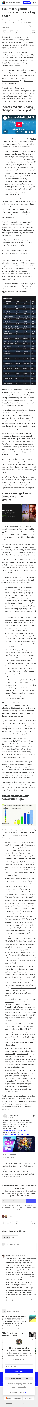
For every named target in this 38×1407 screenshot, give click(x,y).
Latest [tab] (9, 1311)
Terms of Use (28, 1205)
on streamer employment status (16, 1073)
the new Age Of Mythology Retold (23, 787)
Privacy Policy (22, 1387)
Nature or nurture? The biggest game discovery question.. (14, 1318)
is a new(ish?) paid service (25, 944)
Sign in (34, 3)
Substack (9, 1403)
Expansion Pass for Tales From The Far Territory (19, 854)
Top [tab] (4, 1311)
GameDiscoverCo (12, 1163)
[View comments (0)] (11, 1328)
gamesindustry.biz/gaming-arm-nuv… (16, 1134)
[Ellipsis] (35, 1255)
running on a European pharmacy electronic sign (18, 1087)
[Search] (34, 1311)
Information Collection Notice (20, 1207)
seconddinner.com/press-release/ (15, 1130)
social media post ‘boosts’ (19, 906)
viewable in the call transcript (19, 580)
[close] (32, 1339)
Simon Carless (6, 26)
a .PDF (13, 1042)
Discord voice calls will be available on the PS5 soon (20, 863)
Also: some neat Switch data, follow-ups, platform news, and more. (14, 1322)
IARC (18, 977)
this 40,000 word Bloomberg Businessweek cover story (15, 79)
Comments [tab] (6, 1237)
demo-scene (9, 1086)
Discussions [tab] (16, 1311)
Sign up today (27, 101)
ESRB (31, 966)
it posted (29, 534)
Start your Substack (14, 1398)
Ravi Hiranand (10, 1255)
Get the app (29, 1398)
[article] (19, 1322)
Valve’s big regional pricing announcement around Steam (19, 141)
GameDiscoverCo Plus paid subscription (15, 91)
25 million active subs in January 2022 (18, 709)
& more (19, 101)
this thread (15, 1017)
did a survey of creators (20, 1026)
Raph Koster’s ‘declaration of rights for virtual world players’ (20, 1081)
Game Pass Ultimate (20, 622)
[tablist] (10, 1237)
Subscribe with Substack (20, 1379)
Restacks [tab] (14, 1237)
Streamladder (10, 1007)
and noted (22, 562)
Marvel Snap (31, 1096)
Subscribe (27, 3)
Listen (34, 27)
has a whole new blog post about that (20, 1052)
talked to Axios (22, 969)
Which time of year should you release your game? (14, 1334)
